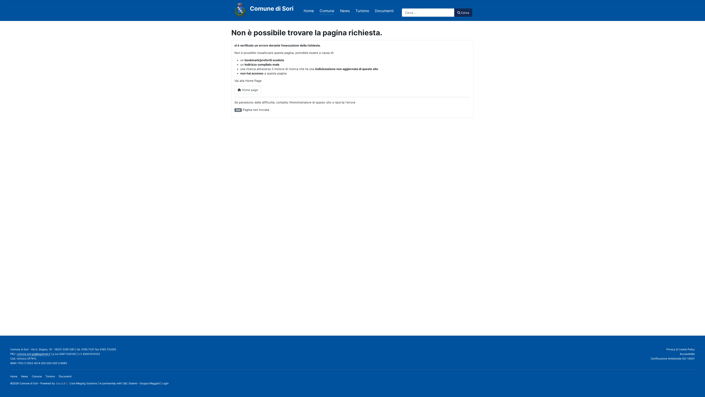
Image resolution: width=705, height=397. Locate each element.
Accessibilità (687, 353)
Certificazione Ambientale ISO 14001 (673, 358)
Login (165, 383)
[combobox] (428, 12)
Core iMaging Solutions (83, 383)
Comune (327, 11)
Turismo (362, 11)
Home (309, 11)
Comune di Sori (272, 8)
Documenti (384, 11)
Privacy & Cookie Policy (680, 349)
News (345, 11)
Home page (249, 90)
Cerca (465, 13)
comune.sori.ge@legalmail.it (33, 353)
